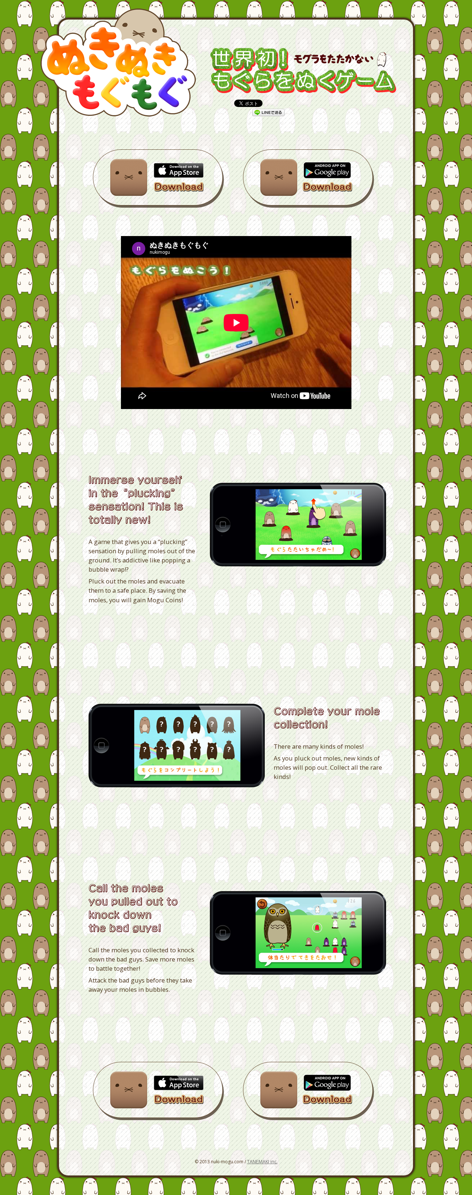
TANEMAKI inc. (262, 1161)
